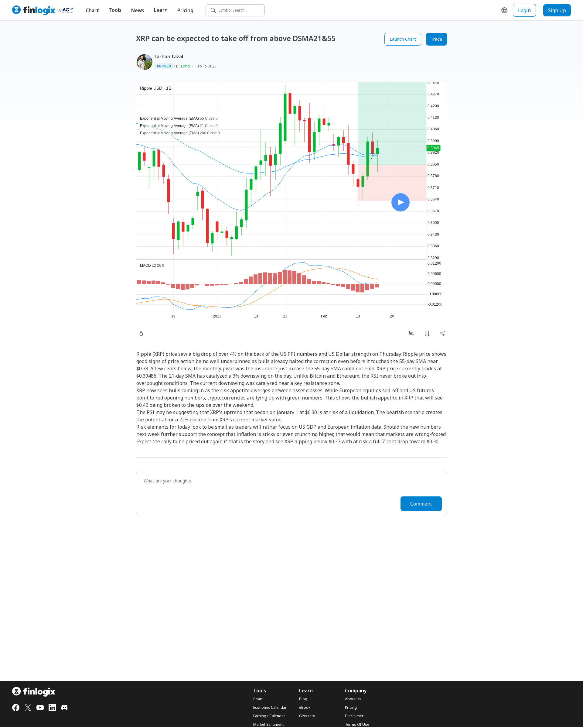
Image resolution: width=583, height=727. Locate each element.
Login (524, 10)
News (137, 10)
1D (176, 66)
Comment (421, 503)
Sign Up (557, 10)
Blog (303, 699)
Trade (436, 39)
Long (185, 66)
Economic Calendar (270, 707)
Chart (92, 10)
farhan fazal (168, 56)
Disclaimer (354, 716)
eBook (304, 707)
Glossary (307, 716)
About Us (353, 699)
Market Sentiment (268, 724)
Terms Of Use (357, 724)
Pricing (185, 10)
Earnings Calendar (269, 716)
